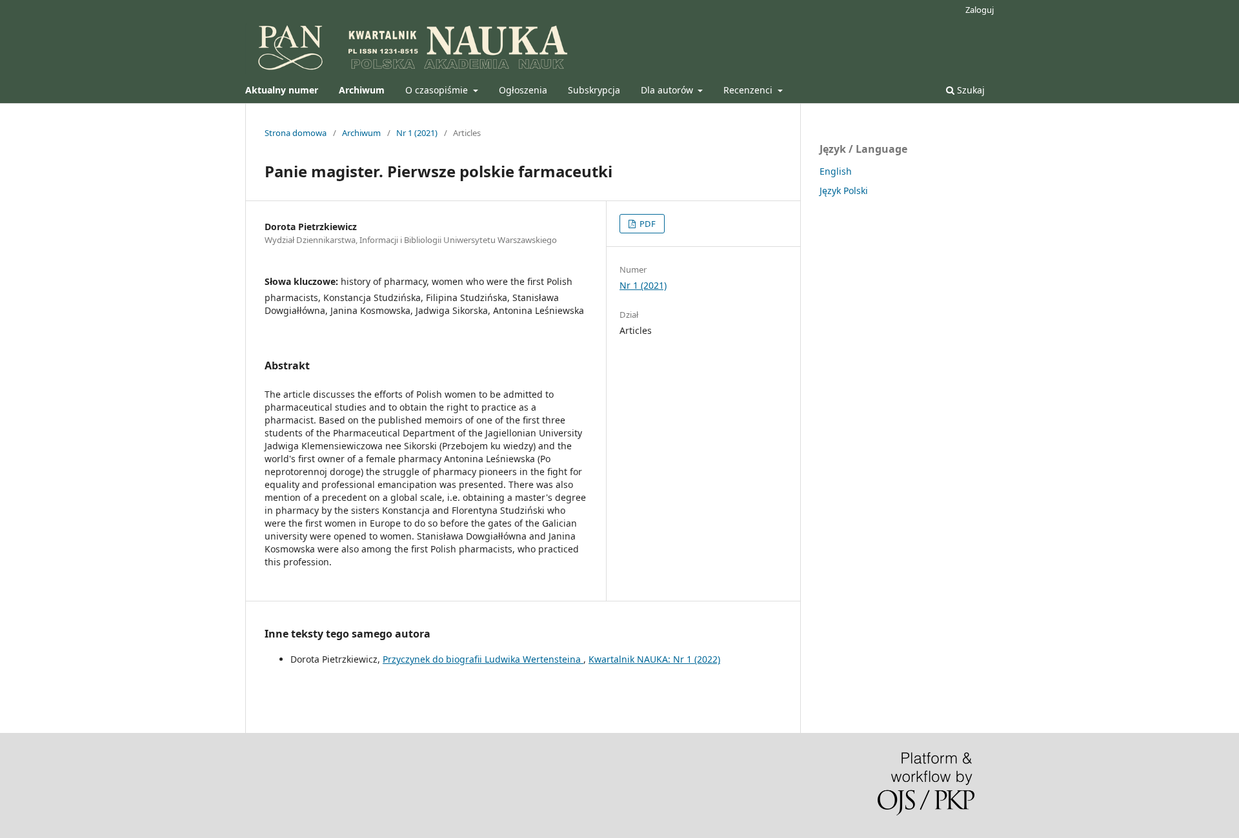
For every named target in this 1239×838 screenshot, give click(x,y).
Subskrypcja (594, 90)
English (836, 171)
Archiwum (361, 133)
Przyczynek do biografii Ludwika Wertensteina (483, 659)
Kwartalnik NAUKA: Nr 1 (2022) (654, 659)
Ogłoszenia (523, 90)
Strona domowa (296, 133)
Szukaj (969, 90)
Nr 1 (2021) (417, 133)
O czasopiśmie (437, 90)
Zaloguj (979, 9)
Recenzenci (749, 90)
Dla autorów (668, 90)
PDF (647, 223)
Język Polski (844, 190)
